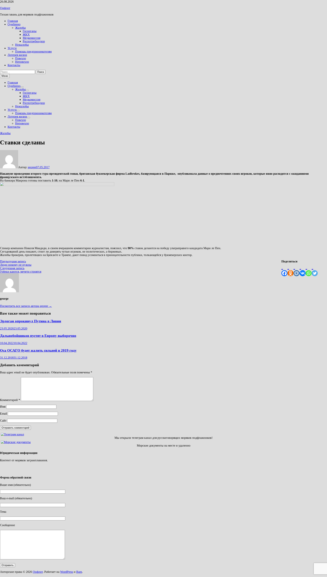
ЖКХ (26, 34)
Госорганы (30, 31)
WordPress (66, 571)
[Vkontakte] (303, 269)
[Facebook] (284, 269)
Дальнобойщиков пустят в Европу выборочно (38, 336)
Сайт (3, 420)
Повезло (20, 58)
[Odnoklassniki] (290, 269)
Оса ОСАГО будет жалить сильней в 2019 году (38, 350)
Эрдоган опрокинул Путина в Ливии (30, 321)
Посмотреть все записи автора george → (26, 306)
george (32, 167)
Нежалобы (22, 44)
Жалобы (20, 27)
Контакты (14, 65)
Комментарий (10, 400)
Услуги (12, 48)
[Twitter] (315, 269)
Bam (79, 571)
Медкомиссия (31, 38)
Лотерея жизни (17, 55)
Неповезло (22, 61)
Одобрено (14, 24)
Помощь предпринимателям (33, 51)
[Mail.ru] (297, 269)
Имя (2, 406)
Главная (13, 20)
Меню (5, 75)
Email (3, 413)
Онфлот (5, 8)
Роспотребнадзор (34, 41)
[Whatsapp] (309, 269)
